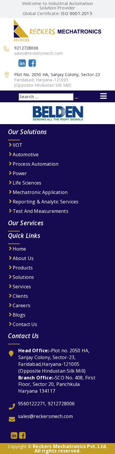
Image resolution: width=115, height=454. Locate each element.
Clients (20, 296)
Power (20, 173)
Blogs (19, 315)
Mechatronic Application (40, 192)
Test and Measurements (40, 211)
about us (23, 258)
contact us (25, 324)
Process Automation (36, 164)
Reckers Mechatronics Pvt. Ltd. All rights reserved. (70, 448)
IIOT (18, 145)
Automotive (26, 154)
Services (22, 286)
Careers (21, 305)
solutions (23, 277)
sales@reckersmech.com (38, 53)
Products (23, 267)
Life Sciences (27, 183)
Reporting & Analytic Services (46, 201)
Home (19, 249)
